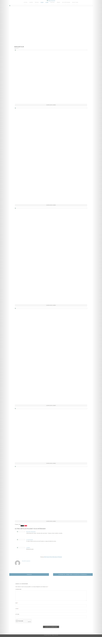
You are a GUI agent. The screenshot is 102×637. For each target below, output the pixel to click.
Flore (47, 2)
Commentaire (18, 589)
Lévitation (28, 547)
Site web (17, 614)
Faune (42, 2)
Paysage (37, 2)
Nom (16, 602)
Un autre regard (66, 2)
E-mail (17, 608)
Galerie (31, 2)
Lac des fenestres (29, 539)
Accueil (25, 2)
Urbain (58, 2)
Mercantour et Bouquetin (31, 531)
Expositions (75, 2)
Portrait (52, 2)
